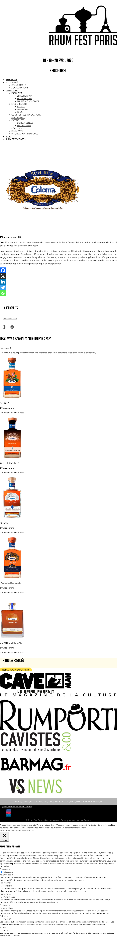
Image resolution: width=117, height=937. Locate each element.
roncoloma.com (10, 318)
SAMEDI (21, 106)
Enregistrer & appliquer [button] (10, 935)
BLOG (8, 136)
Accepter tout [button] (28, 830)
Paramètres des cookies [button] (10, 830)
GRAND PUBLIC (18, 85)
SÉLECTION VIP (24, 96)
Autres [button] (3, 927)
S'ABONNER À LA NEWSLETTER (17, 806)
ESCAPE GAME (24, 125)
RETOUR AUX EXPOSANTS (16, 669)
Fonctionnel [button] (5, 882)
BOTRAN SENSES (25, 123)
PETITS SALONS (24, 98)
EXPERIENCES (17, 120)
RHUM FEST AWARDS (16, 139)
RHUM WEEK (17, 131)
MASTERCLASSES (19, 104)
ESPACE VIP (16, 93)
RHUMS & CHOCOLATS (28, 101)
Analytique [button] (5, 905)
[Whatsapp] (3, 293)
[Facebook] (3, 270)
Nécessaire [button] (5, 869)
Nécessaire (8, 872)
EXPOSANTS (11, 79)
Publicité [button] (4, 916)
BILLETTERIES (12, 82)
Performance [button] (5, 894)
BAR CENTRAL (18, 117)
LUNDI (20, 112)
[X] (3, 276)
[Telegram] (3, 287)
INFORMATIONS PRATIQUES (24, 133)
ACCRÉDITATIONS (19, 87)
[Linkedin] (3, 282)
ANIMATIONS (12, 90)
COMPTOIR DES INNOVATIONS (26, 115)
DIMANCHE (22, 109)
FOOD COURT (18, 128)
